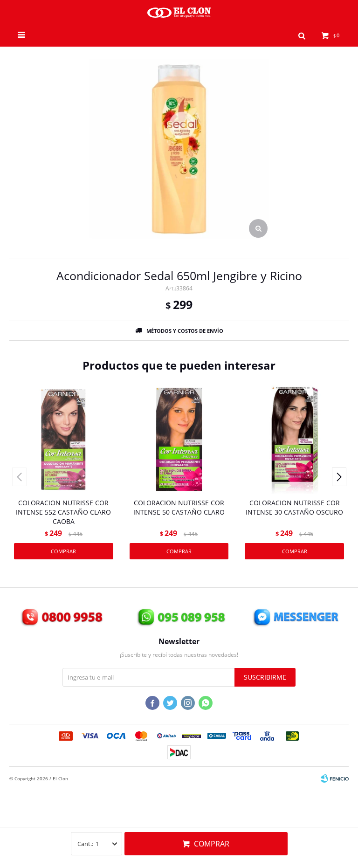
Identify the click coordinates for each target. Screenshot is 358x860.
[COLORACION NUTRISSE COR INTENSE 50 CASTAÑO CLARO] (179, 439)
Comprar (211, 844)
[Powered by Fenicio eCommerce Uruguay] (335, 778)
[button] (301, 35)
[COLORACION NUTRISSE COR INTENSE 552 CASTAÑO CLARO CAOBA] (63, 439)
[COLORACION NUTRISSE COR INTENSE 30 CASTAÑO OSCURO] (294, 439)
